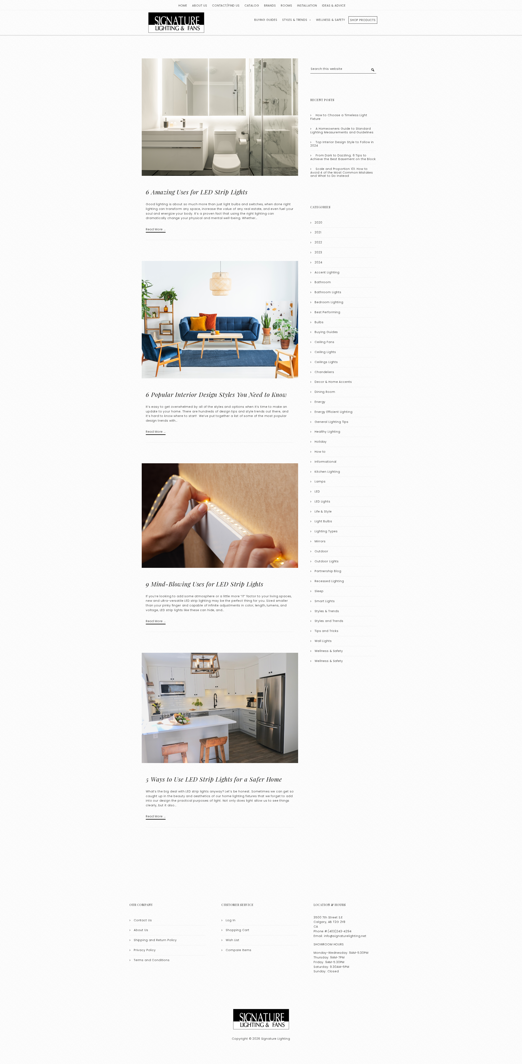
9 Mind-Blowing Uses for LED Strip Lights (204, 584)
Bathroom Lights (328, 292)
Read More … (156, 229)
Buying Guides (265, 20)
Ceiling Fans (324, 342)
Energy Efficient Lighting (333, 412)
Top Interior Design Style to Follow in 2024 (342, 144)
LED (317, 491)
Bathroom (323, 282)
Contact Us (143, 920)
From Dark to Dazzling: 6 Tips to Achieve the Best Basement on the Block (343, 157)
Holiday (321, 442)
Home (182, 5)
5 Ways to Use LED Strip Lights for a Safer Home (214, 779)
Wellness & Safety (330, 20)
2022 (318, 242)
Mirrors (320, 541)
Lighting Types (326, 531)
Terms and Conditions (152, 960)
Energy (320, 402)
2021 (318, 232)
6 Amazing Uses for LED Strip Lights (197, 192)
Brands (270, 5)
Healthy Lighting (327, 432)
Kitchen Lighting (327, 472)
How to (320, 452)
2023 (318, 252)
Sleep (319, 591)
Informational (325, 462)
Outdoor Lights (327, 561)
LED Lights (322, 501)
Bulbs (319, 322)
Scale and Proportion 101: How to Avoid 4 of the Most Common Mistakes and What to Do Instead (341, 172)
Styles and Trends (329, 621)
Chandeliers (324, 372)
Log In (230, 920)
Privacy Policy (145, 950)
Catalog (251, 5)
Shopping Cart (237, 930)
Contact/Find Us (226, 5)
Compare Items (238, 950)
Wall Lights (323, 641)
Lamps (320, 481)
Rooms (286, 5)
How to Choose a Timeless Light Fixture (338, 117)
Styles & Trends (294, 20)
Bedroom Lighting (329, 302)
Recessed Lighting (329, 581)
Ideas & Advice (334, 5)
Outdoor (321, 551)
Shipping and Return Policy (155, 940)
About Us (199, 5)
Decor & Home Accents (333, 382)
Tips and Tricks (326, 631)
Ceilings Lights (326, 362)
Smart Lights (325, 601)
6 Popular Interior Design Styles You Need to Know (216, 394)
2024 (318, 262)
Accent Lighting (327, 272)
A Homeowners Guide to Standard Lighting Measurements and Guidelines (342, 130)
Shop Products (363, 20)
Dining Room (325, 392)
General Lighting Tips (331, 422)
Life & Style (323, 511)
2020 (318, 223)
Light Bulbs (323, 521)
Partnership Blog (328, 571)
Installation (307, 5)
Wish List (232, 940)
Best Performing (327, 312)
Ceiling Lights (325, 352)
